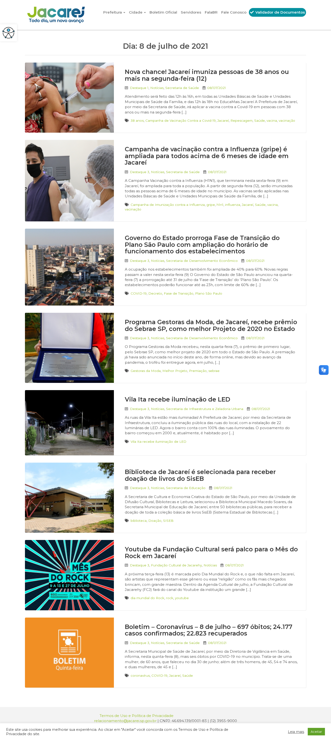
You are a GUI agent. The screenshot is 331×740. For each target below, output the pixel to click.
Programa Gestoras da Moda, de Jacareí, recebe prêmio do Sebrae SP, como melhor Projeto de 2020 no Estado (211, 325)
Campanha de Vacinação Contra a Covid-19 (180, 120)
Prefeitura (113, 12)
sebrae (214, 371)
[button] (8, 32)
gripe (210, 205)
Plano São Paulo (208, 293)
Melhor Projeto (174, 371)
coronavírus (140, 675)
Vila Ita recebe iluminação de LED (177, 399)
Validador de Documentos (279, 12)
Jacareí (223, 120)
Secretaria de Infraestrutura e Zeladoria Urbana (204, 409)
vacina (272, 120)
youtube (182, 598)
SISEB (168, 521)
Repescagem (241, 120)
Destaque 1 (139, 88)
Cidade (136, 12)
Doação (154, 521)
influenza (232, 205)
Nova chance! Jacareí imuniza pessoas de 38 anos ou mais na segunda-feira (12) (207, 75)
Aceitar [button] (316, 731)
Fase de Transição (178, 293)
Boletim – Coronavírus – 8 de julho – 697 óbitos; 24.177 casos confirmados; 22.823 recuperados (208, 630)
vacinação (287, 120)
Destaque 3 (139, 172)
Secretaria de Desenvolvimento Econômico (202, 261)
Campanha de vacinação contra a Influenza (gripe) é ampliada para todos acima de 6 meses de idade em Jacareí (207, 155)
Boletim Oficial (163, 12)
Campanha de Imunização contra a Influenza (168, 205)
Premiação (198, 371)
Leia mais (296, 732)
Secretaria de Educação (185, 488)
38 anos (137, 120)
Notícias (157, 88)
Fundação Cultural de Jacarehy (176, 565)
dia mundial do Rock (147, 598)
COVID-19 (139, 293)
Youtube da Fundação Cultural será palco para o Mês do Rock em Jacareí (211, 553)
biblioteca (139, 521)
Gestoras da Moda (146, 371)
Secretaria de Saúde (182, 88)
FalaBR (211, 12)
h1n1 (220, 205)
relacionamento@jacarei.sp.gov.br (125, 720)
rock (169, 598)
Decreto (155, 293)
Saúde (259, 120)
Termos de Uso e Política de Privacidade (136, 715)
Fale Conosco (233, 12)
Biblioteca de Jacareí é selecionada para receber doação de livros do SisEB (200, 475)
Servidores (191, 12)
